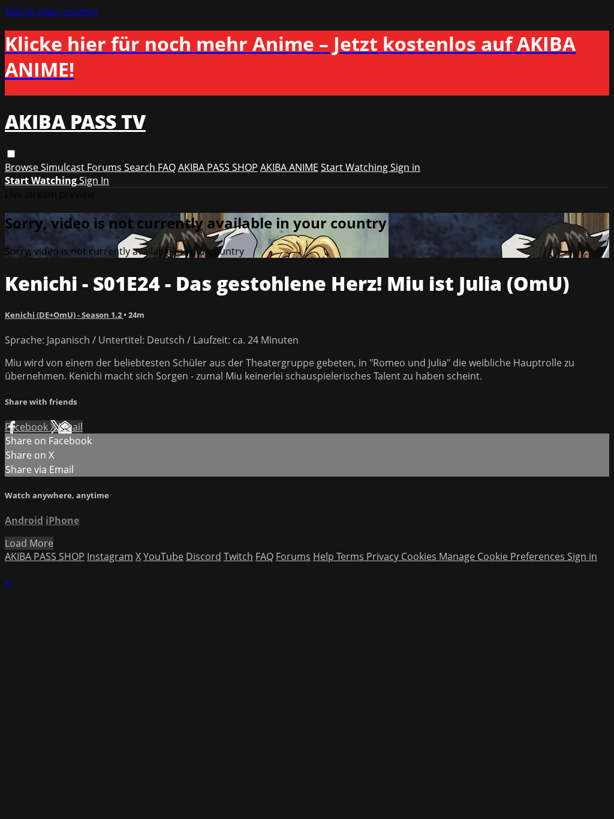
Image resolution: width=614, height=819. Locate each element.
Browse (23, 167)
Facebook (27, 426)
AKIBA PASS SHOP (218, 167)
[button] (11, 154)
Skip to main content (51, 11)
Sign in (405, 167)
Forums (105, 167)
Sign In (94, 180)
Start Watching (355, 167)
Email (70, 426)
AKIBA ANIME (289, 167)
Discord (203, 556)
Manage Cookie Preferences (503, 556)
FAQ (167, 167)
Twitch (238, 556)
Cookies (420, 556)
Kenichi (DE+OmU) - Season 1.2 (64, 314)
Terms (351, 556)
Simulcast (64, 167)
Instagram (110, 556)
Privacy (383, 556)
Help (324, 556)
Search (141, 167)
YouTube (163, 556)
